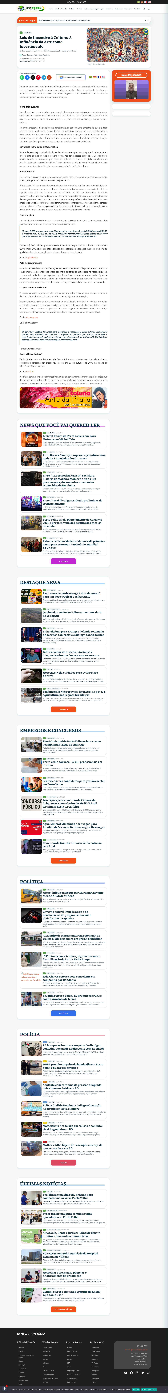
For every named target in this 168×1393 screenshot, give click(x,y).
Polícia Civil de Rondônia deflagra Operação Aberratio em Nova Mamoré (72, 1107)
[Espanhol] (95, 77)
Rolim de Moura (49, 1371)
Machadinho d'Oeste (50, 1378)
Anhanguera (32, 317)
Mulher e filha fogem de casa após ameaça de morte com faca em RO (72, 1146)
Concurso (51, 797)
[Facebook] (131, 1372)
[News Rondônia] (31, 8)
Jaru (44, 1367)
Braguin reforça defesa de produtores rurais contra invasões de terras (72, 997)
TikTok (94, 1382)
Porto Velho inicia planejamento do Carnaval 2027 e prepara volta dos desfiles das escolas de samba (72, 523)
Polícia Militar (72, 1351)
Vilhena (46, 1363)
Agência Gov (32, 257)
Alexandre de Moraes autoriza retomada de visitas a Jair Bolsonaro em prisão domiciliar (72, 937)
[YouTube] (125, 1372)
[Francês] (99, 77)
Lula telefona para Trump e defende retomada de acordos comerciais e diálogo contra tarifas (73, 633)
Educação (51, 1269)
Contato (137, 9)
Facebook (95, 1367)
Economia (22, 1369)
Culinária (51, 590)
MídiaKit (95, 1355)
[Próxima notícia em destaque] (148, 20)
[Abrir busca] (144, 9)
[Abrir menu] (148, 9)
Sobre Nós (95, 1347)
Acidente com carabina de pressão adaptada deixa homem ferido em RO (72, 1086)
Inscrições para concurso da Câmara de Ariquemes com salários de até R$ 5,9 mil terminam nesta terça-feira (70, 803)
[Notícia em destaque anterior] (145, 20)
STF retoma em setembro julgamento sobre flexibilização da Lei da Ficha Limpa (71, 957)
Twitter (94, 1374)
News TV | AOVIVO (131, 75)
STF (68, 1363)
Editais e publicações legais (94, 9)
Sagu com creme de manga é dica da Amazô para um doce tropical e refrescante (71, 594)
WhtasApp (95, 1378)
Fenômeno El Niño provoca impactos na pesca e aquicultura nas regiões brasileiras (74, 693)
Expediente (96, 1351)
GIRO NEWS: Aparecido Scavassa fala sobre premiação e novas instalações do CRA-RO (74, 20)
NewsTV (64, 9)
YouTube (95, 1363)
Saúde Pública (72, 1378)
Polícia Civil (71, 1382)
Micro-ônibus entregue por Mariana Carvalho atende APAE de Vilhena (73, 894)
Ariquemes (47, 1355)
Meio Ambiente (53, 609)
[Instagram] (137, 1372)
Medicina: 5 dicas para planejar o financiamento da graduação (65, 1274)
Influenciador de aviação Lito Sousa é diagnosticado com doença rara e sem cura (71, 653)
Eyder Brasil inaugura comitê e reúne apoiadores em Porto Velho (67, 1215)
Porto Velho (47, 1347)
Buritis (45, 1382)
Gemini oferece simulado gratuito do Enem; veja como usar (71, 1293)
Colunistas (119, 9)
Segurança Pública (73, 1371)
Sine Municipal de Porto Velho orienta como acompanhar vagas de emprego (72, 743)
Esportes (22, 1376)
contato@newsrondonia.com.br (136, 1350)
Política (79, 9)
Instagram (95, 1371)
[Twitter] (143, 1372)
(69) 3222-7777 (141, 1346)
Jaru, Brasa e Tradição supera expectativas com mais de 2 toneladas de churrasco (74, 456)
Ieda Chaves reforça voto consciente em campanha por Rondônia (69, 978)
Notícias (50, 472)
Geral (57, 9)
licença (69, 1359)
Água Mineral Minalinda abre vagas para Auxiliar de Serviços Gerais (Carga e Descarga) (74, 825)
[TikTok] (148, 1372)
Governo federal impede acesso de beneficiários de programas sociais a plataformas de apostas (67, 915)
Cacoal (45, 1359)
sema (69, 1367)
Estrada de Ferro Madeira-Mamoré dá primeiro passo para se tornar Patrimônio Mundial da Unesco (74, 544)
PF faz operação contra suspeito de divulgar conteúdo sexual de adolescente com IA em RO (73, 1047)
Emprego (50, 738)
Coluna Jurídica (53, 1250)
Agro (20, 1384)
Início (51, 9)
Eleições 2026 (52, 1211)
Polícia (71, 9)
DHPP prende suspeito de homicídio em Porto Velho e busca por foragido (73, 1066)
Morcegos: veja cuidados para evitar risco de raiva (70, 674)
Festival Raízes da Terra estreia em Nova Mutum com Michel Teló (69, 437)
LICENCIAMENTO (73, 1374)
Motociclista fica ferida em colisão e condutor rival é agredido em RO (73, 1127)
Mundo (21, 1373)
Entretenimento (24, 1380)
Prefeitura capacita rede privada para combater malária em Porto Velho (68, 1196)
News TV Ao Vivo (53, 1230)
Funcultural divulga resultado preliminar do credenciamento (72, 502)
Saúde (49, 669)
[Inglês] (103, 77)
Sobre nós (128, 9)
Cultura (28, 33)
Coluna (69, 1347)
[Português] (90, 77)
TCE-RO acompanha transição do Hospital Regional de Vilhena (70, 1255)
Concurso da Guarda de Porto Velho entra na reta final (72, 844)
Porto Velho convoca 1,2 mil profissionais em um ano (72, 763)
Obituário (109, 9)
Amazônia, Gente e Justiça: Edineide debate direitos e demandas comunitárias (71, 1234)
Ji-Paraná (46, 1351)
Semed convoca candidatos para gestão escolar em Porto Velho (74, 782)
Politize (29, 371)
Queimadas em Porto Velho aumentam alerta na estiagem (72, 614)
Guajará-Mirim (48, 1374)
